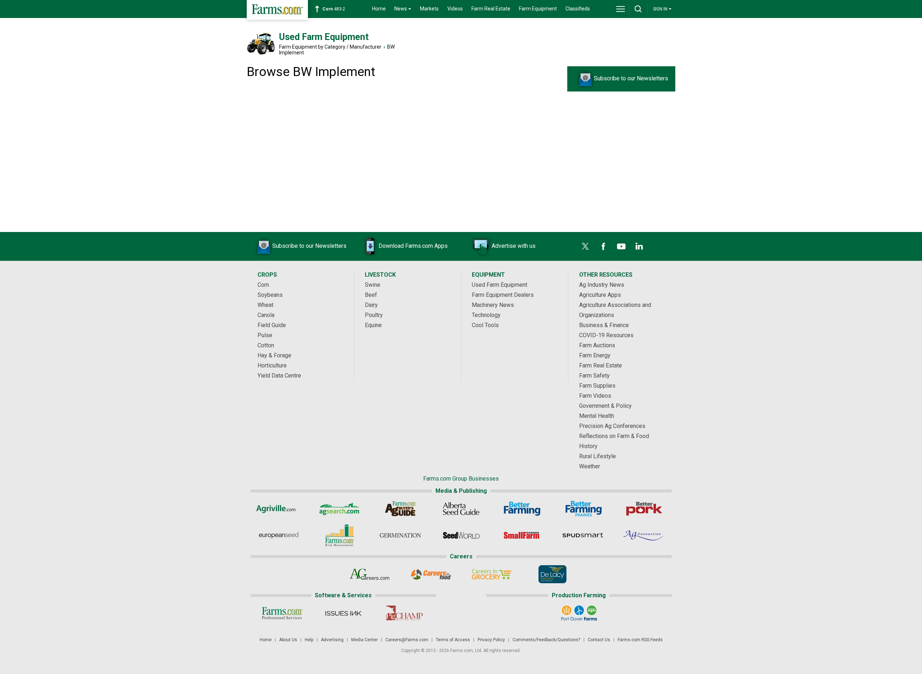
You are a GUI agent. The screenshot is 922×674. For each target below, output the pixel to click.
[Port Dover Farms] (578, 613)
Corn (263, 284)
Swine (372, 284)
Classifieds (577, 9)
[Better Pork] (643, 508)
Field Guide (272, 325)
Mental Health (596, 415)
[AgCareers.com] (369, 574)
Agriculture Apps (600, 294)
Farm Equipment (538, 9)
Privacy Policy (491, 639)
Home (379, 9)
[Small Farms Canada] (522, 535)
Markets (429, 9)
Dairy (371, 305)
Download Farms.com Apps (413, 245)
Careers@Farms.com (406, 639)
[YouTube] (621, 246)
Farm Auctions (597, 345)
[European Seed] (278, 535)
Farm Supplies (597, 385)
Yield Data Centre (279, 375)
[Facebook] (603, 246)
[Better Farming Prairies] (582, 508)
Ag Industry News (601, 284)
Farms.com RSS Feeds (640, 639)
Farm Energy (594, 355)
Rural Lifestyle (597, 456)
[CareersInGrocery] (491, 574)
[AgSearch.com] (339, 508)
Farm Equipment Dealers (503, 294)
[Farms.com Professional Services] (282, 613)
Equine (373, 325)
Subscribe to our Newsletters (631, 78)
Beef (371, 294)
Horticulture (272, 365)
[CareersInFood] (430, 574)
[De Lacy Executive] (552, 574)
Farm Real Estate (490, 9)
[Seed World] (461, 535)
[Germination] (400, 535)
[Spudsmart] (582, 535)
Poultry (374, 315)
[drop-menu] (620, 9)
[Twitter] (585, 246)
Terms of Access (453, 639)
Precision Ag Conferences (612, 426)
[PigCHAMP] (403, 613)
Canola (266, 315)
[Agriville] (278, 508)
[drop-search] (638, 9)
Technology (486, 315)
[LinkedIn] (639, 246)
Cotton (266, 345)
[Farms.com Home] (277, 10)
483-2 (333, 9)
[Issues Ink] (343, 613)
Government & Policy (605, 405)
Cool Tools (485, 325)
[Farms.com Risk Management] (339, 535)
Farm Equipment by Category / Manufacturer (330, 47)
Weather (589, 466)
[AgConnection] (643, 535)
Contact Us (599, 639)
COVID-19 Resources (606, 335)
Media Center (364, 639)
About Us (288, 639)
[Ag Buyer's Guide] (400, 508)
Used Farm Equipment (324, 37)
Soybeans (270, 294)
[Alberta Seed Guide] (461, 508)
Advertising (332, 639)
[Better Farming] (522, 508)
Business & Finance (604, 325)
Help (309, 639)
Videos (455, 9)
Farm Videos (595, 395)
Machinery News (493, 305)
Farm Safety (594, 375)
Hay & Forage (274, 355)
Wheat (265, 305)
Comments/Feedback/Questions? (546, 639)
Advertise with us (514, 245)
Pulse (265, 335)
